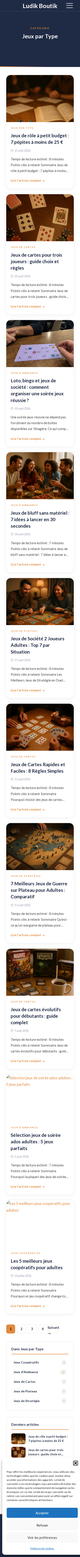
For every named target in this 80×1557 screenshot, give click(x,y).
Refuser (42, 1525)
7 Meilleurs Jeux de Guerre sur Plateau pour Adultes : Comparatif (39, 890)
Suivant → (53, 1329)
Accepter (42, 1513)
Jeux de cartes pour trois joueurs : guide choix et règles (36, 261)
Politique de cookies (42, 1548)
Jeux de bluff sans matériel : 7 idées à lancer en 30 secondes (40, 519)
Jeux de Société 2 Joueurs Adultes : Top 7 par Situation (37, 645)
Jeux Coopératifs (25, 1253)
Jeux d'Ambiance (24, 373)
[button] (75, 1463)
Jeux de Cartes (23, 247)
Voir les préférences (42, 1537)
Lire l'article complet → (28, 180)
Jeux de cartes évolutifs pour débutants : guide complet (36, 1015)
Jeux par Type (22, 128)
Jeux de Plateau (24, 631)
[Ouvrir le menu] (69, 5)
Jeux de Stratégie (26, 876)
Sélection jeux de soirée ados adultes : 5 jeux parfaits (36, 1141)
